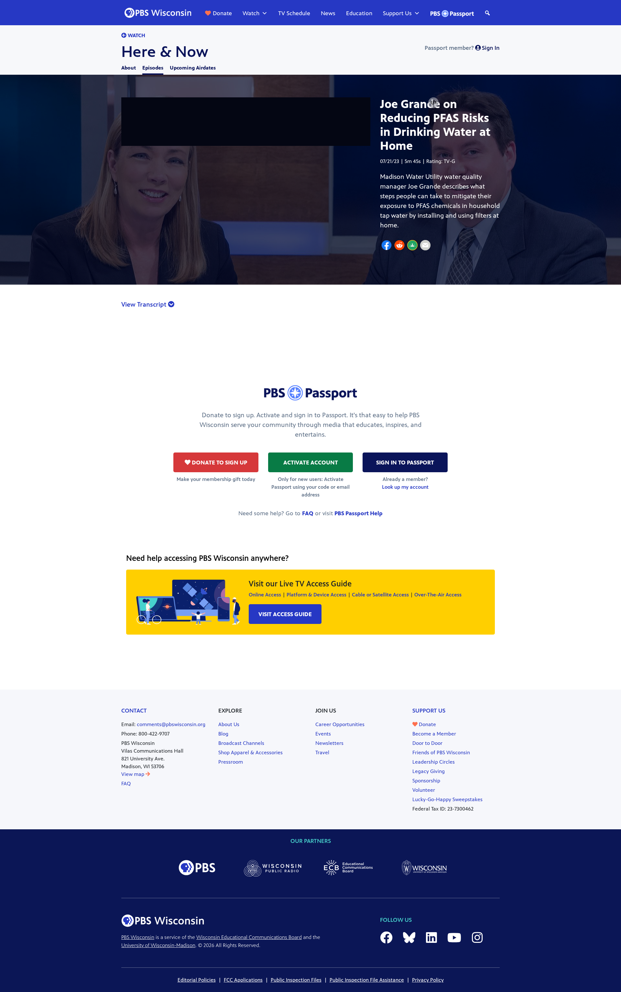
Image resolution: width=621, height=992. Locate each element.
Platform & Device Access (316, 595)
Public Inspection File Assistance (367, 980)
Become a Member (434, 734)
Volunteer (423, 790)
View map (133, 774)
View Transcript (144, 304)
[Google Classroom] (412, 246)
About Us (228, 724)
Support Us (397, 13)
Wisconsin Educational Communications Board (249, 937)
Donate (222, 13)
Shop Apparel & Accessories (250, 752)
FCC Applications (243, 980)
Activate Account (310, 462)
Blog (223, 734)
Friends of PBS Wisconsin (441, 752)
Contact (134, 710)
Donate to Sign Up (219, 462)
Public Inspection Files (296, 980)
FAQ (307, 513)
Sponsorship (426, 781)
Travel (322, 752)
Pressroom (230, 762)
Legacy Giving (428, 771)
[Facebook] (386, 246)
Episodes (152, 68)
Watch (251, 13)
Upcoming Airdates (193, 68)
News (328, 13)
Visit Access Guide (285, 614)
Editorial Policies (197, 980)
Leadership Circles (433, 762)
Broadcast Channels (241, 743)
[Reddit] (399, 246)
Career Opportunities (340, 724)
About (128, 68)
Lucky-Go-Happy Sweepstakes (447, 799)
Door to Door (427, 743)
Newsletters (329, 743)
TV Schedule (294, 13)
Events (323, 734)
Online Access (265, 595)
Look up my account (405, 487)
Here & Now (164, 52)
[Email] (425, 246)
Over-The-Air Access (438, 595)
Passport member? (462, 47)
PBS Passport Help (358, 513)
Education (359, 13)
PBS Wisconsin (137, 937)
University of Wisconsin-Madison (158, 945)
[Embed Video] (433, 103)
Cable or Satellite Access (380, 595)
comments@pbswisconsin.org (171, 724)
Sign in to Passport (405, 462)
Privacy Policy (428, 980)
